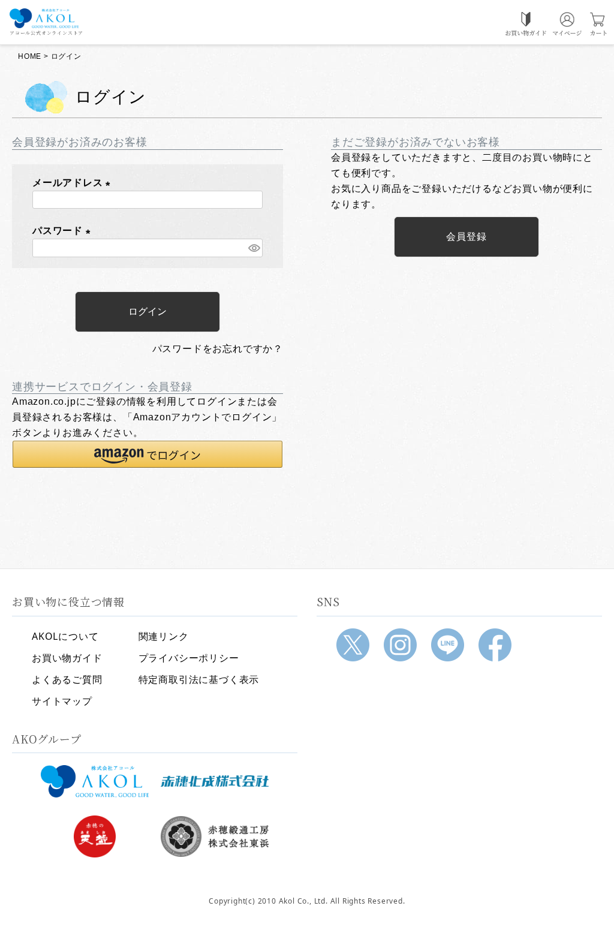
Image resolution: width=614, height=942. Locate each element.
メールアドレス (73, 182)
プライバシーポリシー (189, 657)
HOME (29, 56)
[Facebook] (494, 644)
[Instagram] (400, 644)
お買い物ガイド (67, 657)
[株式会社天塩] (95, 836)
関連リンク (164, 636)
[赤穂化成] (215, 781)
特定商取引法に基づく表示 (199, 679)
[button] (147, 454)
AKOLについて (65, 636)
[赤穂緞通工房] (215, 836)
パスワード (63, 230)
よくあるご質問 (67, 679)
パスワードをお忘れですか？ (217, 349)
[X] (352, 644)
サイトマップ (62, 701)
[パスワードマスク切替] (253, 248)
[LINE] (447, 644)
